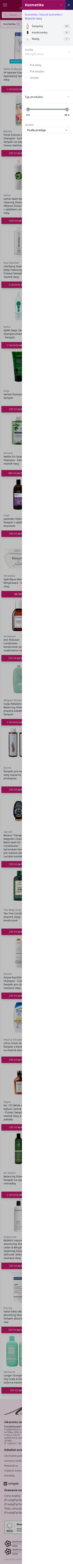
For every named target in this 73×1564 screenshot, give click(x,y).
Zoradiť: (29, 124)
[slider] (28, 109)
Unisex (34, 78)
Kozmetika (31, 14)
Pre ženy (35, 65)
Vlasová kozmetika (50, 14)
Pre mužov (37, 71)
